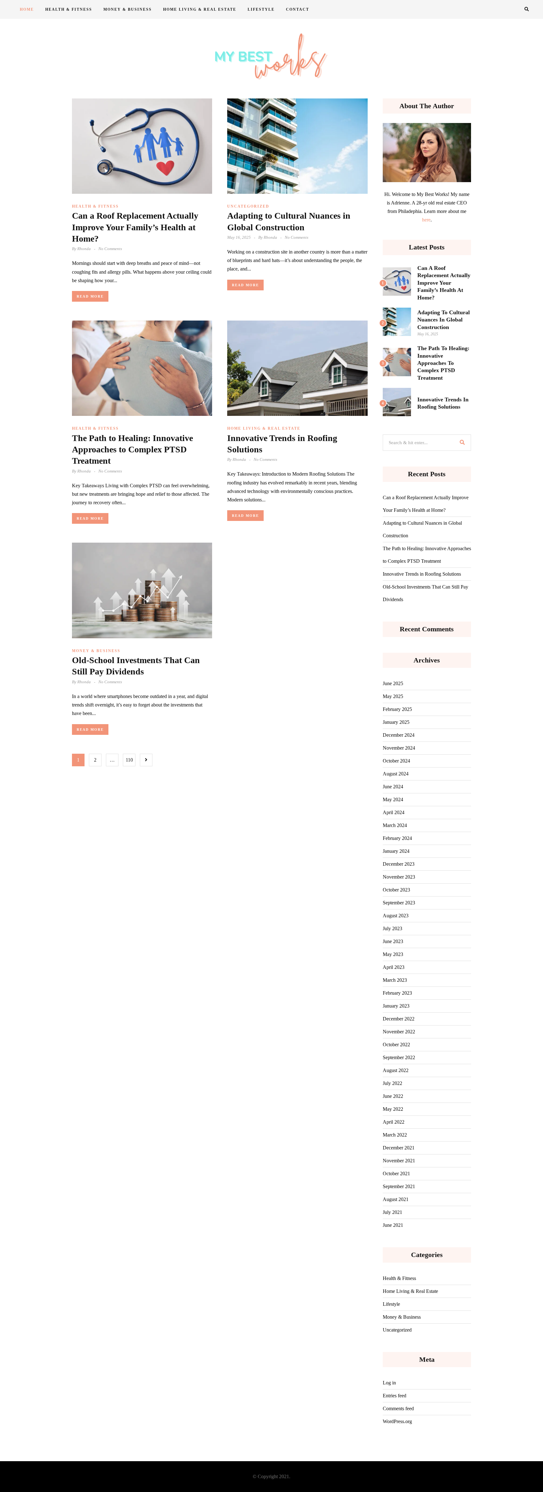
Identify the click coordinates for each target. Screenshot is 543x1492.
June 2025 (393, 683)
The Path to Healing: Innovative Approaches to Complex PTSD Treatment (132, 449)
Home (27, 9)
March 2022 (395, 1134)
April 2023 (393, 967)
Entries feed (394, 1395)
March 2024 (395, 825)
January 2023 (396, 1006)
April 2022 (393, 1122)
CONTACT (297, 9)
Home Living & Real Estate (199, 9)
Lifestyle (261, 9)
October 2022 (396, 1044)
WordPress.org (397, 1421)
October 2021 (396, 1173)
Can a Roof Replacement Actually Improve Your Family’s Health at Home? (135, 227)
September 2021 (399, 1186)
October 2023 (396, 889)
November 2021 (399, 1160)
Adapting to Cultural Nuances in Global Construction (443, 319)
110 (129, 760)
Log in (389, 1382)
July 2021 (392, 1212)
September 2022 (399, 1057)
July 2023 (392, 928)
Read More (90, 296)
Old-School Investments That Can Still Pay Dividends (425, 593)
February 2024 (397, 838)
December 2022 (398, 1018)
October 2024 (396, 760)
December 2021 (398, 1147)
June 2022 (393, 1096)
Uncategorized (248, 206)
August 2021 (396, 1199)
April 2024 (393, 812)
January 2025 (396, 722)
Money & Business (127, 9)
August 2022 (396, 1070)
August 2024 (396, 773)
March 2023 (395, 980)
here (426, 219)
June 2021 (393, 1225)
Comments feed (398, 1408)
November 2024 (399, 748)
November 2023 (399, 877)
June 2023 (393, 941)
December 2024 (398, 735)
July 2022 (392, 1083)
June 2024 (393, 786)
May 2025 (393, 696)
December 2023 (398, 864)
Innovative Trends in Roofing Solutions (422, 574)
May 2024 (393, 799)
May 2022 (393, 1109)
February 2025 (397, 709)
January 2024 (396, 851)
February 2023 (397, 993)
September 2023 (399, 902)
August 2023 (396, 915)
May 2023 (393, 954)
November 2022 (399, 1031)
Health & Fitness (68, 9)
